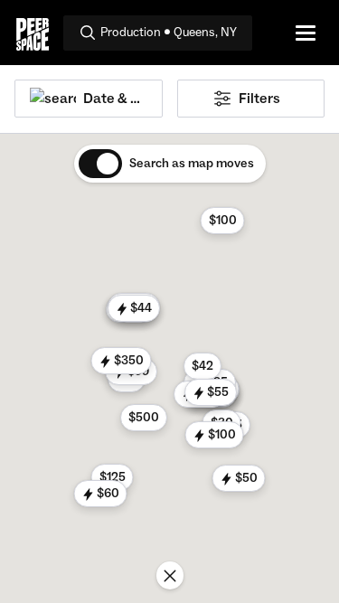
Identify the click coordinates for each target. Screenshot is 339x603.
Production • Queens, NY (168, 32)
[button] (222, 220)
